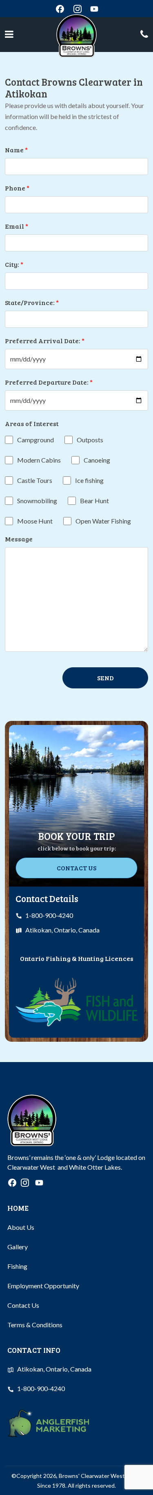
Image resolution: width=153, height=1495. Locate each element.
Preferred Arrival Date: (44, 340)
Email (16, 226)
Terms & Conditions (34, 1324)
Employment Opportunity (43, 1285)
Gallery (17, 1247)
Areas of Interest (32, 423)
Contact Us (76, 867)
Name (16, 149)
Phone (17, 188)
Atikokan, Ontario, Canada (62, 930)
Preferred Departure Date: (49, 382)
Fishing (17, 1266)
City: (14, 264)
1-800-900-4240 (49, 915)
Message (19, 538)
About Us (20, 1227)
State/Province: (32, 302)
